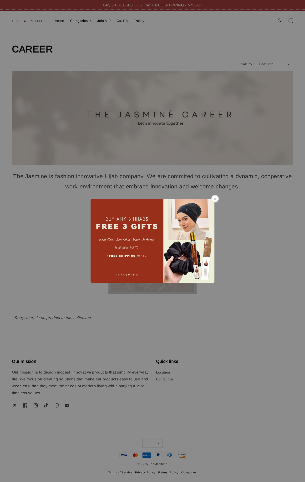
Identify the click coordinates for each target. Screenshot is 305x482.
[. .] (152, 241)
